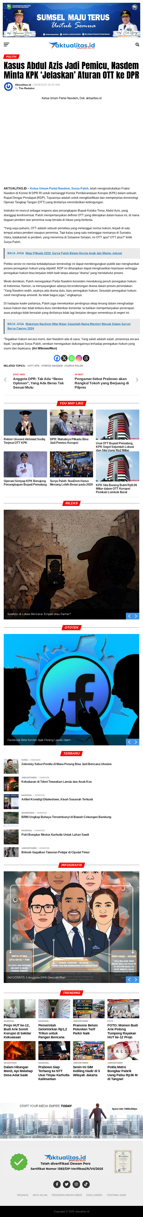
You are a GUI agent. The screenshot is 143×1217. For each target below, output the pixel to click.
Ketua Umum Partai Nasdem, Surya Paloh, (59, 188)
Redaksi (22, 1195)
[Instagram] (79, 358)
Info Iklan (40, 1195)
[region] (71, 560)
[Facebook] (57, 358)
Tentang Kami (116, 1195)
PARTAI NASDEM (53, 366)
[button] (136, 616)
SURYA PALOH (74, 366)
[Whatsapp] (71, 358)
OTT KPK (34, 366)
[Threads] (86, 358)
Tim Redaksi (26, 88)
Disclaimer (94, 1195)
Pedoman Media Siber (67, 1195)
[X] (64, 358)
